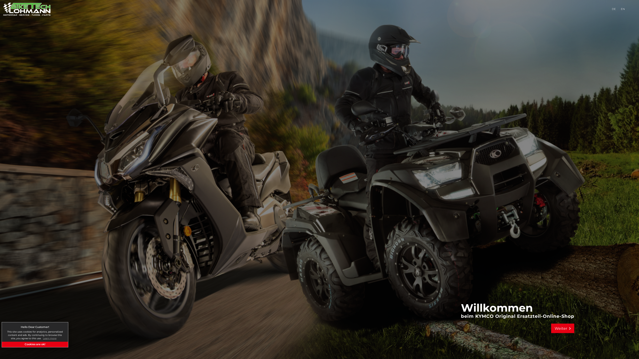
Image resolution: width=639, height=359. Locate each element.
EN (623, 9)
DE (614, 9)
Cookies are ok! (35, 344)
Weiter (563, 328)
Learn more (49, 338)
